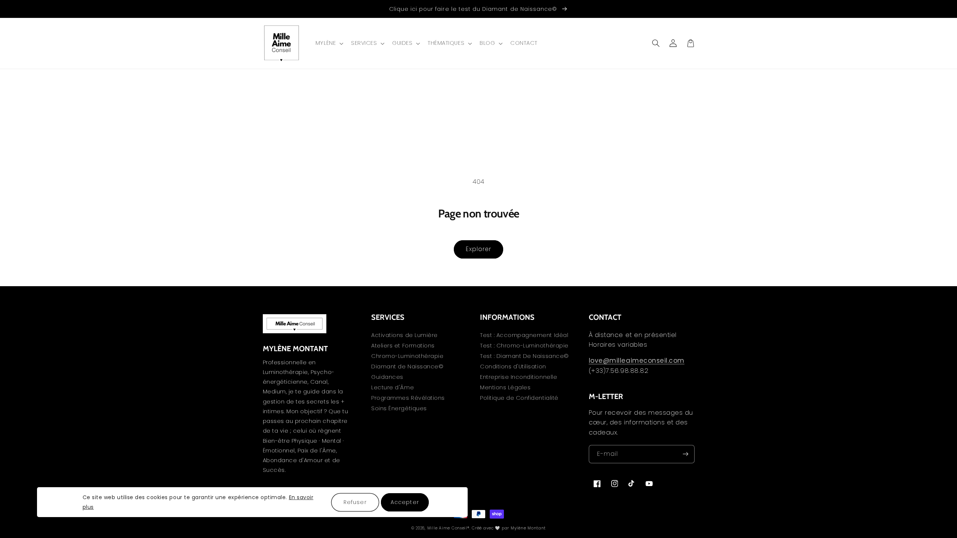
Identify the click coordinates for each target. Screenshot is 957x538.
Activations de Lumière (404, 336)
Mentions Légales (505, 387)
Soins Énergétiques (399, 408)
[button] (328, 43)
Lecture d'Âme (392, 387)
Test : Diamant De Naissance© (524, 356)
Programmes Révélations (408, 398)
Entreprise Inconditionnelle (518, 377)
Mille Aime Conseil (447, 528)
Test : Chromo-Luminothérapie (524, 345)
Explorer (478, 249)
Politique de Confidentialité (519, 398)
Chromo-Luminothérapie (407, 356)
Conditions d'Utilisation (513, 366)
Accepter (405, 502)
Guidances (387, 377)
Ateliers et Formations (403, 345)
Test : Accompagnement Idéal (524, 336)
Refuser (355, 502)
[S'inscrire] (685, 454)
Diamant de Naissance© (407, 366)
